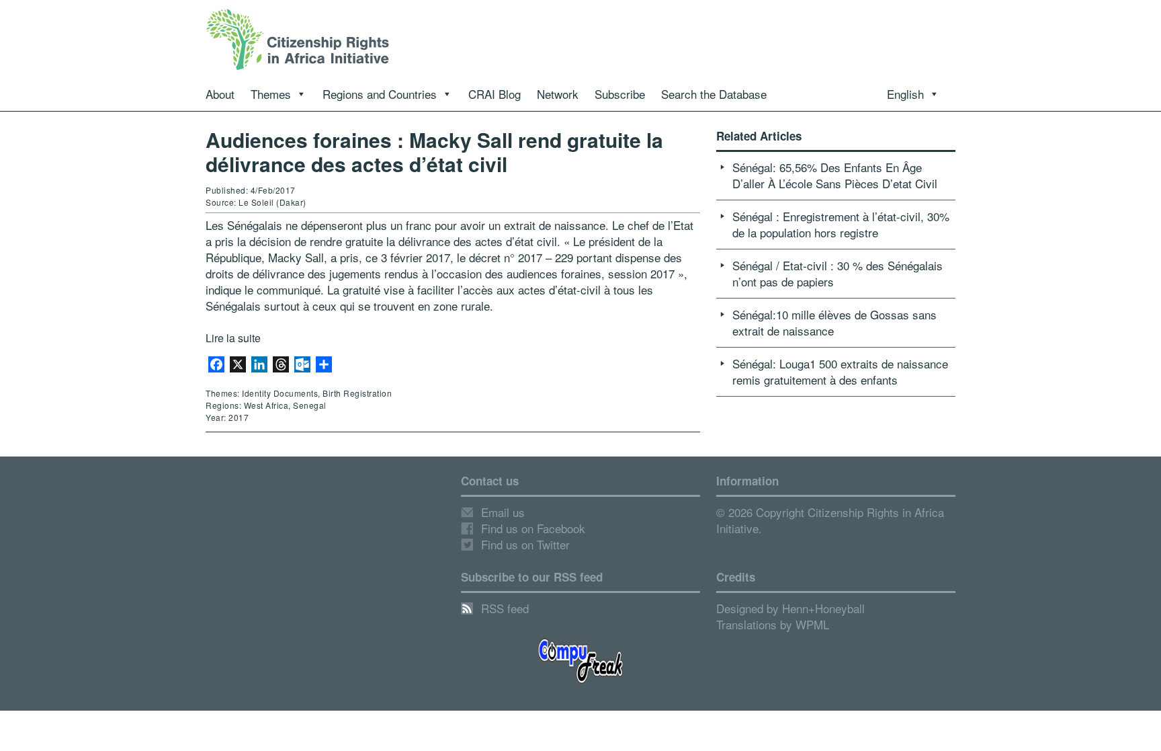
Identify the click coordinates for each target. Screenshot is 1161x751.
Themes (271, 93)
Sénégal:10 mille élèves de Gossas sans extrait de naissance (834, 322)
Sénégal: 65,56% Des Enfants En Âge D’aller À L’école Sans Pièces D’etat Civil (834, 175)
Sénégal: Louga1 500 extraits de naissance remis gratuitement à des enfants (840, 371)
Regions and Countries (379, 93)
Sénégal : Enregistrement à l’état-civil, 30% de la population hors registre (840, 224)
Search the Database (714, 93)
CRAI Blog (494, 93)
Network (557, 93)
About (220, 93)
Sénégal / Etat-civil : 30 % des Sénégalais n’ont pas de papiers (837, 273)
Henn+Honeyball (823, 608)
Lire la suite (233, 338)
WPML (812, 624)
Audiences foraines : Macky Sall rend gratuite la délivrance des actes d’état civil (434, 151)
